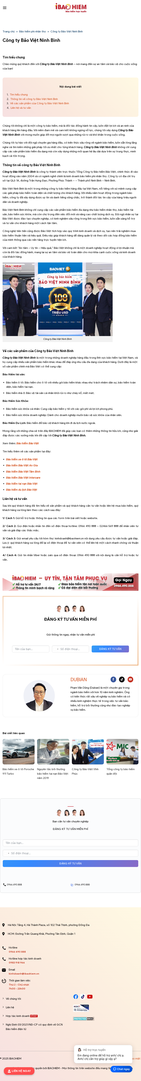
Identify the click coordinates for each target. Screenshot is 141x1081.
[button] (5, 7)
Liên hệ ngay (20, 1071)
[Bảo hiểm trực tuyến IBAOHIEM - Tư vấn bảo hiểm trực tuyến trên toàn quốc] (70, 7)
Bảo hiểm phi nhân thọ (32, 31)
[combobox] (55, 649)
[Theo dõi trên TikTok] (122, 679)
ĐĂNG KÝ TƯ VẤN (110, 649)
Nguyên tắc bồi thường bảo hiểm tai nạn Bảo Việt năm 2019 (52, 774)
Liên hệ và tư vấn (19, 107)
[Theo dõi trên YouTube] (130, 679)
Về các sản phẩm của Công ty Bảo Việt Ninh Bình (38, 103)
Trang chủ (9, 31)
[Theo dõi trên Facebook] (113, 679)
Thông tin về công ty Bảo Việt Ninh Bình (32, 99)
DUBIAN (78, 679)
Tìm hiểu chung (17, 94)
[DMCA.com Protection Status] (83, 1018)
